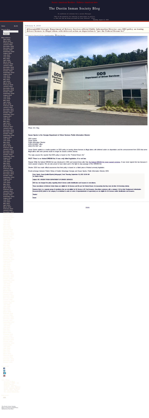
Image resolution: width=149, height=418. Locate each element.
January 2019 (8, 86)
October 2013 (7, 194)
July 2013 (6, 200)
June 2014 (6, 182)
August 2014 (7, 179)
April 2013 (6, 205)
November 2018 (8, 90)
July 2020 (6, 55)
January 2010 (8, 273)
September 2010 (8, 259)
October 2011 (7, 236)
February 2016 (8, 147)
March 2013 (7, 207)
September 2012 (8, 217)
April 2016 (6, 144)
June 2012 (6, 222)
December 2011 (8, 233)
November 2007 (8, 318)
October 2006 (7, 341)
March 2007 (7, 332)
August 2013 (7, 198)
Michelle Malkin (14, 388)
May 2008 (6, 308)
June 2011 (6, 243)
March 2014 (7, 187)
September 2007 (8, 322)
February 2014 (8, 189)
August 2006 (7, 345)
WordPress (15, 407)
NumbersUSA (8, 389)
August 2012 (7, 219)
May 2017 (6, 121)
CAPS (13, 383)
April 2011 (6, 247)
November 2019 (8, 69)
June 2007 (6, 327)
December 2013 (8, 193)
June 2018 (6, 98)
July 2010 (6, 262)
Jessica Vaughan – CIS (10, 386)
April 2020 (6, 60)
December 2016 (8, 130)
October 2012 (7, 215)
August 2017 (7, 116)
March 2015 (7, 166)
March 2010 (7, 269)
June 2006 (6, 348)
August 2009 (7, 282)
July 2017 (6, 118)
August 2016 (7, 137)
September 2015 (8, 156)
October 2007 (7, 320)
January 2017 (8, 128)
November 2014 (8, 173)
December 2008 (8, 296)
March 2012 (7, 228)
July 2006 (6, 346)
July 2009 (6, 283)
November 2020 (8, 48)
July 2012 (6, 221)
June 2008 (6, 306)
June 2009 (6, 285)
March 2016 (7, 146)
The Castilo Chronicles (11, 392)
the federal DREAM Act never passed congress (104, 162)
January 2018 (8, 107)
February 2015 (8, 168)
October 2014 (7, 175)
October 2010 (7, 257)
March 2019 (7, 83)
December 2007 (8, 317)
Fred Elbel (10, 409)
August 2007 (7, 324)
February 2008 (8, 313)
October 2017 (7, 112)
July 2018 (6, 97)
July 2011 (6, 242)
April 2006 (6, 351)
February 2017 (8, 126)
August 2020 (7, 53)
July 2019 (6, 76)
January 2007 (8, 336)
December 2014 (8, 172)
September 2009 (8, 280)
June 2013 (6, 201)
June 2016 (6, 140)
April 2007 (6, 331)
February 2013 (8, 208)
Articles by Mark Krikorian (9, 382)
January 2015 (8, 170)
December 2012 (8, 212)
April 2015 (6, 165)
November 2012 (8, 214)
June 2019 (6, 77)
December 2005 (8, 358)
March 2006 (7, 353)
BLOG (16, 26)
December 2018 (8, 88)
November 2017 (8, 111)
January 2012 (8, 231)
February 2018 (8, 105)
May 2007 (6, 329)
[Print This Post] (56, 35)
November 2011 (8, 235)
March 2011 (7, 248)
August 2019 (7, 74)
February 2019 (8, 84)
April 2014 (6, 186)
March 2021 (7, 41)
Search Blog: (6, 29)
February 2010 (8, 271)
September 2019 (8, 72)
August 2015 (7, 158)
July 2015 (6, 159)
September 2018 (8, 93)
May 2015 (6, 163)
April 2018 (6, 102)
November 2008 (8, 297)
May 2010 (6, 266)
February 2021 (8, 43)
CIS (18, 383)
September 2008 (8, 301)
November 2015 (8, 152)
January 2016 (8, 149)
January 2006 (8, 357)
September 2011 (8, 238)
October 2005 (7, 362)
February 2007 (8, 334)
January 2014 (8, 191)
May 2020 (6, 58)
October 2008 (7, 299)
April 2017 (6, 123)
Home (3, 26)
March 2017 (7, 125)
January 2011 (7, 252)
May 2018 (6, 100)
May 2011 (6, 245)
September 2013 (8, 196)
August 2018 (7, 95)
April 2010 (6, 268)
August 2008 (7, 303)
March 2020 (7, 62)
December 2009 (8, 275)
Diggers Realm (9, 384)
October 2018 (7, 91)
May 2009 (6, 287)
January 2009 (8, 294)
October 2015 (7, 154)
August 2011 (7, 240)
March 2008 (7, 311)
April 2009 (6, 289)
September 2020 (8, 51)
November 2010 (8, 255)
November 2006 (8, 339)
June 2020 (6, 56)
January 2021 (8, 44)
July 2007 (6, 325)
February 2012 (8, 229)
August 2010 (7, 261)
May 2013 (6, 203)
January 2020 (8, 65)
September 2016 (8, 135)
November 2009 (8, 276)
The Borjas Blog (12, 390)
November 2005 (8, 360)
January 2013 (8, 210)
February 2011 (8, 250)
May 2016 (6, 142)
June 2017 (6, 119)
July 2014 (6, 180)
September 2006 (8, 343)
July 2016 (6, 139)
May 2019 (6, 79)
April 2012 (6, 226)
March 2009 (7, 290)
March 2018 (7, 104)
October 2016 (7, 133)
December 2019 (8, 67)
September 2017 (8, 114)
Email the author (49, 35)
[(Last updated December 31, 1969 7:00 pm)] (4, 368)
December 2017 (8, 109)
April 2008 (6, 310)
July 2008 (6, 304)
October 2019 (7, 70)
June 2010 (6, 264)
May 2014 (6, 184)
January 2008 (8, 315)
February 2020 (8, 63)
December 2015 (8, 151)
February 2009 (8, 292)
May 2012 (6, 224)
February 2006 (8, 355)
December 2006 (8, 338)
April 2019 (6, 81)
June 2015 (6, 161)
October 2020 (7, 50)
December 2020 (8, 46)
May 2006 (6, 350)
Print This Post (61, 35)
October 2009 (7, 278)
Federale (7, 385)
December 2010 (8, 254)
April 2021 (6, 39)
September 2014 (8, 177)
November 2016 (8, 132)
